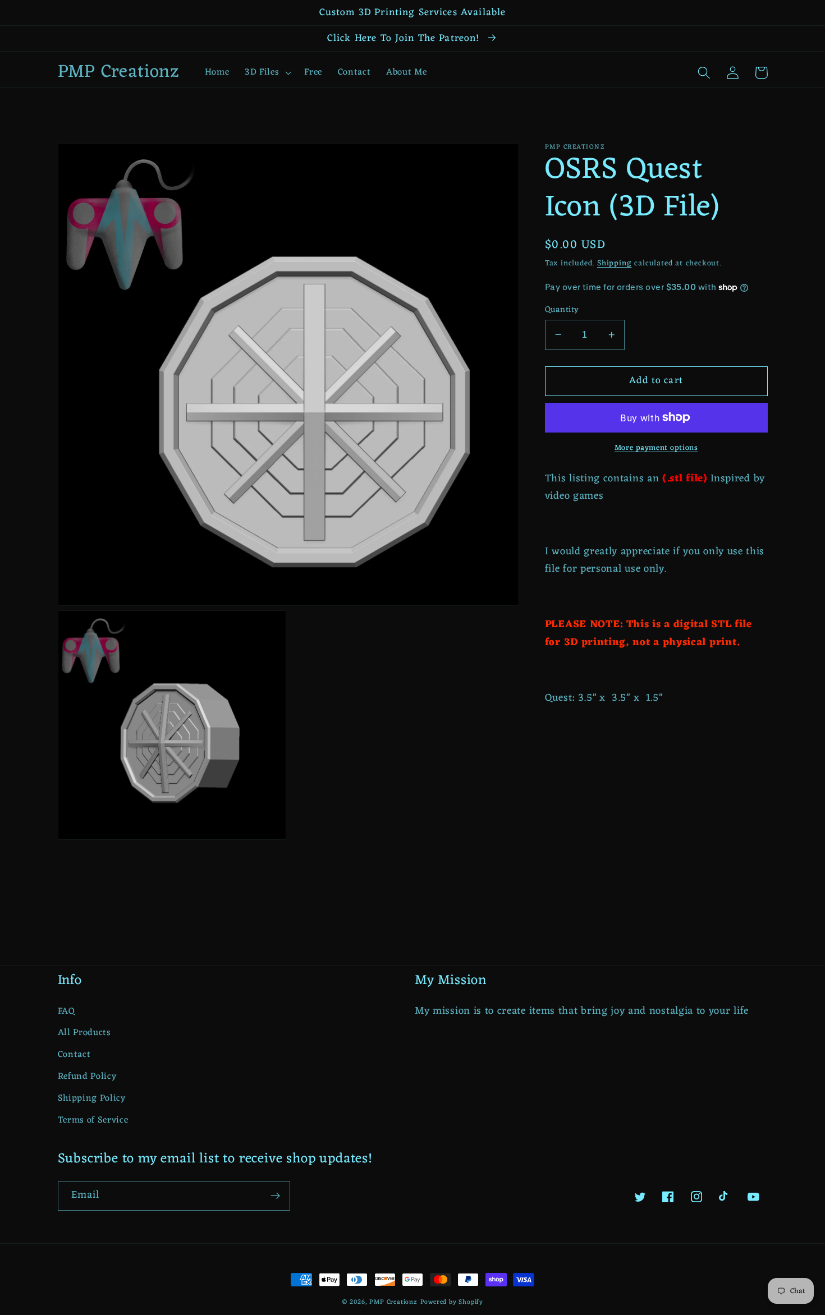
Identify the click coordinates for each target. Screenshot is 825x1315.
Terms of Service (93, 1120)
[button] (266, 72)
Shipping (614, 263)
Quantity (562, 309)
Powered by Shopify (452, 1302)
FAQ (66, 1011)
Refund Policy (87, 1076)
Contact (74, 1055)
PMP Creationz (393, 1302)
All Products (84, 1033)
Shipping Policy (92, 1098)
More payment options (656, 448)
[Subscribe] (275, 1196)
